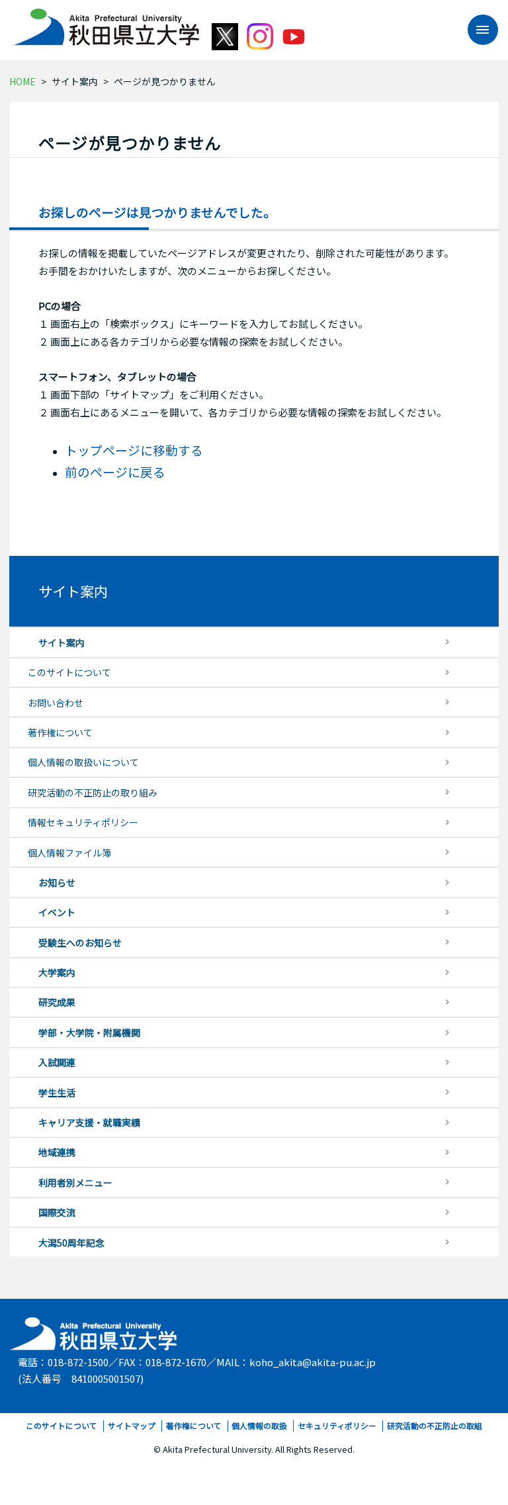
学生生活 (56, 1092)
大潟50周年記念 (71, 1242)
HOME (22, 81)
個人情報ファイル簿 (69, 852)
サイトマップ (131, 1425)
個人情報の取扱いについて (83, 762)
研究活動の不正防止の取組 (434, 1425)
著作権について (60, 732)
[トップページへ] (94, 1331)
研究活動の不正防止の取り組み (92, 792)
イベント (56, 912)
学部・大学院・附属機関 (89, 1032)
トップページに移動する (134, 450)
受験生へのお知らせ (80, 942)
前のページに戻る (115, 472)
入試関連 (56, 1062)
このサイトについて (69, 672)
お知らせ (56, 882)
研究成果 (56, 1002)
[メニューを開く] (476, 29)
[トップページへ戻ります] (106, 22)
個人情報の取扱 (259, 1425)
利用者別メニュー (75, 1182)
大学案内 (56, 972)
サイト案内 (75, 81)
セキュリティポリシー (337, 1425)
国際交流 (56, 1212)
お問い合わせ (55, 702)
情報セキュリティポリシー (83, 822)
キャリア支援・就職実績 (89, 1122)
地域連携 (56, 1152)
